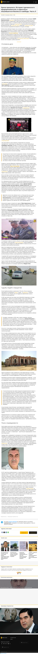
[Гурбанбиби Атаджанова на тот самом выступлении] (12, 74)
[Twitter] (9, 643)
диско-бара (4, 83)
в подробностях (26, 107)
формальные (4, 443)
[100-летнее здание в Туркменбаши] (19, 370)
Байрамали (25, 292)
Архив (11, 639)
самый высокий (18, 24)
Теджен (16, 292)
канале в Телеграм (13, 521)
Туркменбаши (4, 171)
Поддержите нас (6, 647)
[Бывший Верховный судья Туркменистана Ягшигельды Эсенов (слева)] (19, 239)
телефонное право (29, 25)
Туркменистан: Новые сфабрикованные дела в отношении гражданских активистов (17, 587)
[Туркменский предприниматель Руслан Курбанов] (12, 469)
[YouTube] (8, 643)
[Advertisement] (15, 597)
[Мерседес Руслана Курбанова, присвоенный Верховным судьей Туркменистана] (19, 285)
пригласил (12, 20)
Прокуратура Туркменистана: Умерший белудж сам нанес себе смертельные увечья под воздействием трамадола (23, 555)
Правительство (4, 516)
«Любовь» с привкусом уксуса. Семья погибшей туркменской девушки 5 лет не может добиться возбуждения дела (33, 555)
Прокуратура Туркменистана (13, 516)
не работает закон (15, 25)
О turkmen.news (13, 637)
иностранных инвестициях (23, 38)
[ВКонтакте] (4, 643)
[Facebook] (6, 643)
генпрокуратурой (5, 140)
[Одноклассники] (1, 643)
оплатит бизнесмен (19, 242)
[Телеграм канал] (3, 643)
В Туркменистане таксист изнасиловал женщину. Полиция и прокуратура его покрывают (14, 554)
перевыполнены (29, 488)
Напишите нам (24, 642)
